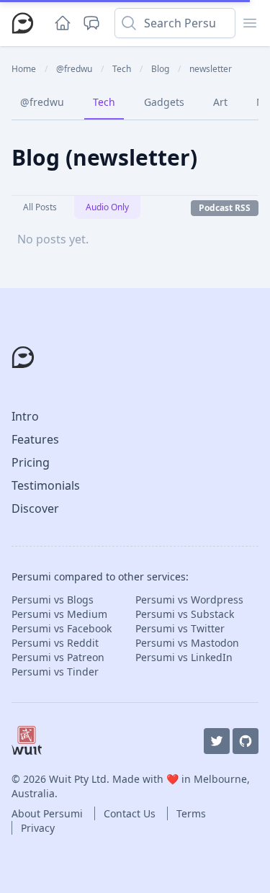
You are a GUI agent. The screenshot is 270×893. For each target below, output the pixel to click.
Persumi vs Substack (184, 614)
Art (220, 102)
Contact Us (131, 813)
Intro (25, 416)
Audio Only (107, 207)
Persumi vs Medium (59, 614)
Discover (35, 508)
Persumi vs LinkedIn (184, 657)
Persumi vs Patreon (58, 657)
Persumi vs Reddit (55, 643)
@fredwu (42, 102)
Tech (104, 102)
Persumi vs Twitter (180, 628)
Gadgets (164, 102)
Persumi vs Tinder (55, 671)
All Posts (40, 207)
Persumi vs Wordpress (189, 599)
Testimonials (46, 485)
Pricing (31, 462)
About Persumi (49, 813)
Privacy (38, 828)
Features (35, 439)
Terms (191, 813)
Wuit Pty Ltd (78, 779)
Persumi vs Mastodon (187, 643)
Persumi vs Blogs (53, 599)
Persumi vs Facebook (62, 628)
